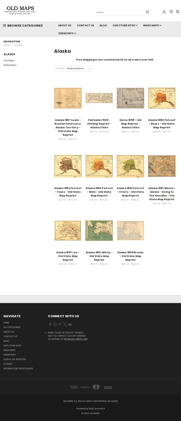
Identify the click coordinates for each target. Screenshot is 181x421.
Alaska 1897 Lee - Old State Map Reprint (67, 256)
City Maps (9, 60)
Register (21, 359)
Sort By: (60, 68)
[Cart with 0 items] (177, 11)
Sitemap (8, 363)
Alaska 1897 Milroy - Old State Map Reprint (99, 256)
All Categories (12, 327)
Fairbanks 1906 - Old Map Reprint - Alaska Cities (99, 123)
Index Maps (151, 25)
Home (6, 322)
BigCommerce (97, 408)
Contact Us (85, 25)
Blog (103, 25)
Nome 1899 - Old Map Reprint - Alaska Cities (130, 123)
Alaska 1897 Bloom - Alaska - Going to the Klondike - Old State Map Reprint (162, 193)
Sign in (8, 359)
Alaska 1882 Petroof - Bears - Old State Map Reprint (162, 123)
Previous (175, 410)
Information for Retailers (18, 368)
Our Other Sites (124, 25)
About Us (64, 25)
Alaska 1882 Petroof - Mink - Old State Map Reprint (99, 191)
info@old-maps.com (75, 339)
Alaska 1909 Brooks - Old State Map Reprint (130, 256)
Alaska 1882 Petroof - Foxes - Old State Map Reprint (67, 191)
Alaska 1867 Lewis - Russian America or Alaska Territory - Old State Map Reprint (67, 127)
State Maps (10, 65)
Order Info (66, 33)
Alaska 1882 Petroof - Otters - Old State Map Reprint (130, 191)
